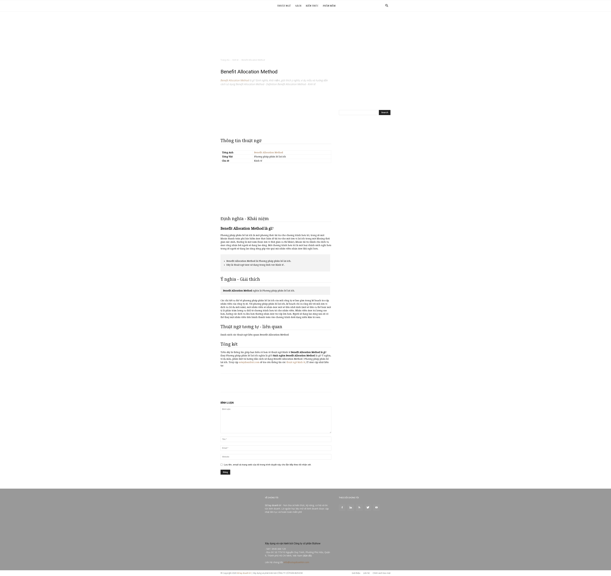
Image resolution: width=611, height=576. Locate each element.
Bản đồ (307, 555)
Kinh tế (235, 60)
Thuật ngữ (284, 5)
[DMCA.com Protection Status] (289, 536)
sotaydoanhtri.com (249, 362)
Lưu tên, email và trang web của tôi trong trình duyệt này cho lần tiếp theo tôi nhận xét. (267, 464)
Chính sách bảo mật (381, 573)
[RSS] (359, 507)
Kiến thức (312, 5)
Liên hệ (366, 573)
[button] (386, 5)
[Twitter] (368, 507)
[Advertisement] (305, 35)
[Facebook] (342, 507)
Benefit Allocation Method (268, 152)
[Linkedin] (351, 507)
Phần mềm (329, 5)
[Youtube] (376, 507)
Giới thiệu (356, 573)
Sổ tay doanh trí (273, 505)
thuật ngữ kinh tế (295, 362)
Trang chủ (225, 60)
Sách (298, 5)
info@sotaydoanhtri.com (296, 562)
